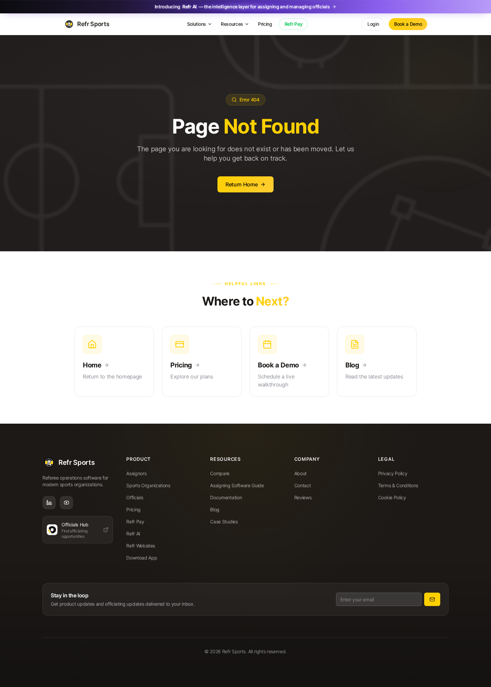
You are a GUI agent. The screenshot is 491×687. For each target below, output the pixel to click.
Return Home (241, 184)
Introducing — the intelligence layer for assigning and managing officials (242, 6)
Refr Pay (293, 24)
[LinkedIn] (49, 502)
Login (373, 24)
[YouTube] (66, 502)
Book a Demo (408, 24)
